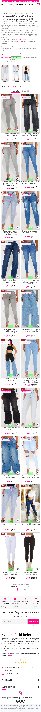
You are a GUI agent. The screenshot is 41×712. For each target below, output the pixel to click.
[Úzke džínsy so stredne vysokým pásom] (10, 503)
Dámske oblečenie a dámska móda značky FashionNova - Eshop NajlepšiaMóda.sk (24, 706)
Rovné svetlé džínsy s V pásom (30, 429)
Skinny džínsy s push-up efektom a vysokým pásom (30, 282)
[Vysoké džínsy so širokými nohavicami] (10, 455)
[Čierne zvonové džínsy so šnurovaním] (10, 407)
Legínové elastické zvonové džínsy (10, 379)
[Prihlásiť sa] (32, 4)
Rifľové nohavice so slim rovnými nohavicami (30, 232)
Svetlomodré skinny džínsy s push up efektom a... (30, 183)
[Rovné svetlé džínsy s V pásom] (30, 407)
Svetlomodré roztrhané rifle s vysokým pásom (30, 477)
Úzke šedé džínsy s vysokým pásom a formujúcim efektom (10, 331)
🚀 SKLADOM (16, 58)
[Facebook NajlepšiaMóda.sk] (17, 701)
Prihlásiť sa (33, 621)
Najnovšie (15, 91)
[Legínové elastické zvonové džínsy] (10, 358)
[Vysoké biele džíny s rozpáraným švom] (10, 552)
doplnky (16, 41)
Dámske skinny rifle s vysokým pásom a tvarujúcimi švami (10, 232)
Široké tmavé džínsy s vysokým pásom (10, 281)
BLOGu (11, 655)
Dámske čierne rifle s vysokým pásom (30, 573)
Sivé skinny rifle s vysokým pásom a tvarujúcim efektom (10, 183)
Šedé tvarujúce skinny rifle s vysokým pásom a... (10, 134)
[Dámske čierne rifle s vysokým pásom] (30, 552)
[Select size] (18, 130)
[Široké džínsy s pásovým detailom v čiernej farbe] (30, 113)
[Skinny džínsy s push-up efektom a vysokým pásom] (30, 259)
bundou (29, 39)
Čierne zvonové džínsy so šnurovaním (10, 429)
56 (20, 589)
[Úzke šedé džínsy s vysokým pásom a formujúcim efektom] (10, 309)
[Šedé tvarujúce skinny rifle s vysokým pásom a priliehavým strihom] (10, 113)
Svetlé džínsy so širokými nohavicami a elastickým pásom (30, 331)
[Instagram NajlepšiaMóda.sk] (23, 701)
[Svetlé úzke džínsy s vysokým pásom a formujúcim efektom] (30, 358)
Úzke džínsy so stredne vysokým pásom (10, 525)
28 (15, 589)
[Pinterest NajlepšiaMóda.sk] (20, 701)
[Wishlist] (30, 4)
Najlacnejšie (25, 91)
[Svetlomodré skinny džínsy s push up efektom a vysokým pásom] (30, 161)
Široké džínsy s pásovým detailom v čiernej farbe (31, 134)
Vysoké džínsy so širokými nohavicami (10, 477)
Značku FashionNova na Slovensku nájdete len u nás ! (20, 1)
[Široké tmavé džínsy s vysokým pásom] (10, 259)
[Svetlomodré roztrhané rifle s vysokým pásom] (30, 455)
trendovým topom (21, 39)
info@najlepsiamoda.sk (11, 673)
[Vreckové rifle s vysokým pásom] (30, 503)
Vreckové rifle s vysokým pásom (30, 525)
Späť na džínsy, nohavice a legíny (13, 54)
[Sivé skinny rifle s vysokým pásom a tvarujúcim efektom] (10, 161)
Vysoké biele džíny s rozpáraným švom (10, 573)
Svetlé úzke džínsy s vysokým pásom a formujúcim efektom (30, 380)
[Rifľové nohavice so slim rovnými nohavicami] (30, 210)
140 (25, 589)
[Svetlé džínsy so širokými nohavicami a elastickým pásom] (30, 309)
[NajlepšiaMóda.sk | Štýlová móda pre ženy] (15, 5)
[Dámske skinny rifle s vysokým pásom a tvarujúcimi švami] (10, 210)
